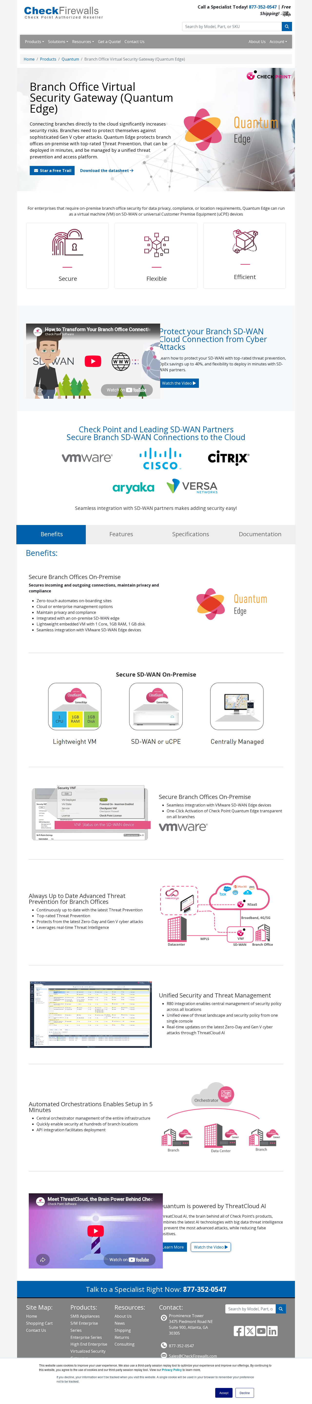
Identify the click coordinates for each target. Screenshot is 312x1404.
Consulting (125, 1344)
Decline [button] (245, 1393)
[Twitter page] (250, 1334)
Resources (81, 41)
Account (277, 41)
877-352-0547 (263, 7)
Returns (122, 1337)
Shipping (123, 1330)
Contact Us (135, 41)
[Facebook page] (239, 1334)
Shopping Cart (39, 1323)
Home (29, 59)
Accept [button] (223, 1393)
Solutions (56, 41)
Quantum (70, 59)
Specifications (190, 534)
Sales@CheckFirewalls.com (193, 1356)
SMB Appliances (85, 1316)
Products (33, 41)
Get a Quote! (109, 41)
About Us (257, 41)
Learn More (173, 1247)
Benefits (52, 534)
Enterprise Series (86, 1337)
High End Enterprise (88, 1344)
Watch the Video (177, 383)
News (120, 1323)
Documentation (260, 534)
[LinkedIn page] (272, 1334)
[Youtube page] (261, 1334)
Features (121, 534)
